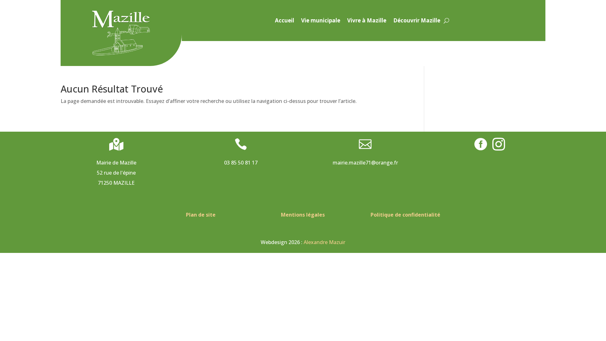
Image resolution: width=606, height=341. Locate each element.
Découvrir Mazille (416, 21)
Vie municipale (320, 21)
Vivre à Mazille (366, 21)
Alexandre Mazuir (324, 242)
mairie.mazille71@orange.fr (365, 162)
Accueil (284, 21)
